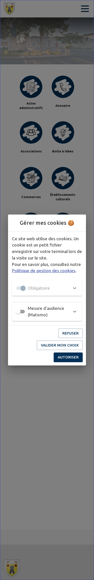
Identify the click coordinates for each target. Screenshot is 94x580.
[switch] (18, 311)
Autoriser (68, 357)
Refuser (70, 333)
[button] (47, 288)
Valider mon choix (60, 345)
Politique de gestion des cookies (43, 270)
